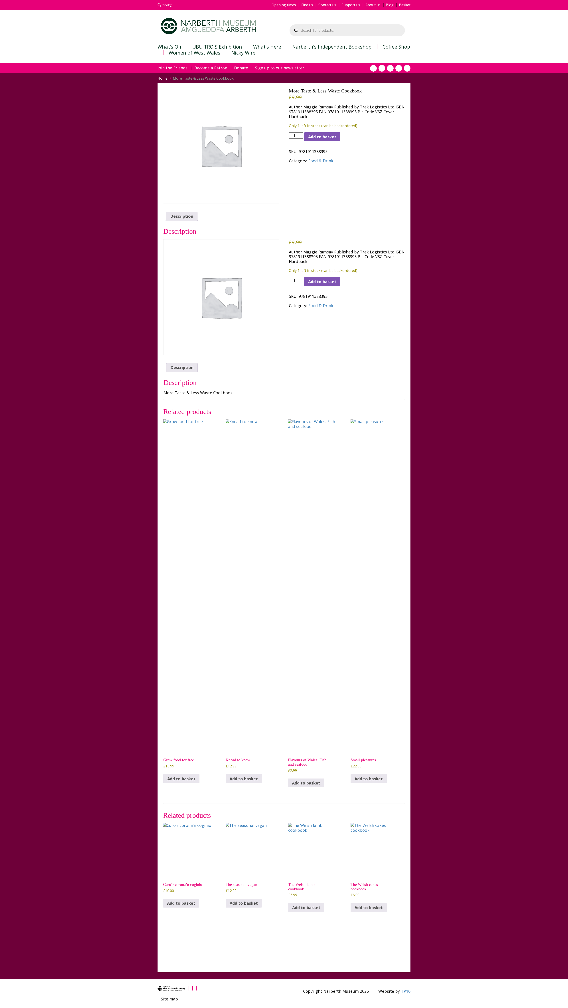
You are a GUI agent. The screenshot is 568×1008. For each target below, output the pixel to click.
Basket (404, 5)
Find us (307, 5)
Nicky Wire (243, 52)
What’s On (169, 46)
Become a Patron (210, 68)
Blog (390, 5)
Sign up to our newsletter (279, 68)
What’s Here (267, 46)
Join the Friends (172, 68)
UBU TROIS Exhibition (217, 46)
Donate (241, 68)
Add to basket (322, 136)
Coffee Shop (396, 46)
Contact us (327, 5)
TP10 (405, 991)
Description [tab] (181, 216)
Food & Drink (320, 160)
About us (373, 5)
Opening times (284, 5)
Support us (350, 5)
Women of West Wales (194, 52)
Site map (169, 999)
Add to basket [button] (181, 778)
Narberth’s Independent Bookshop (331, 46)
